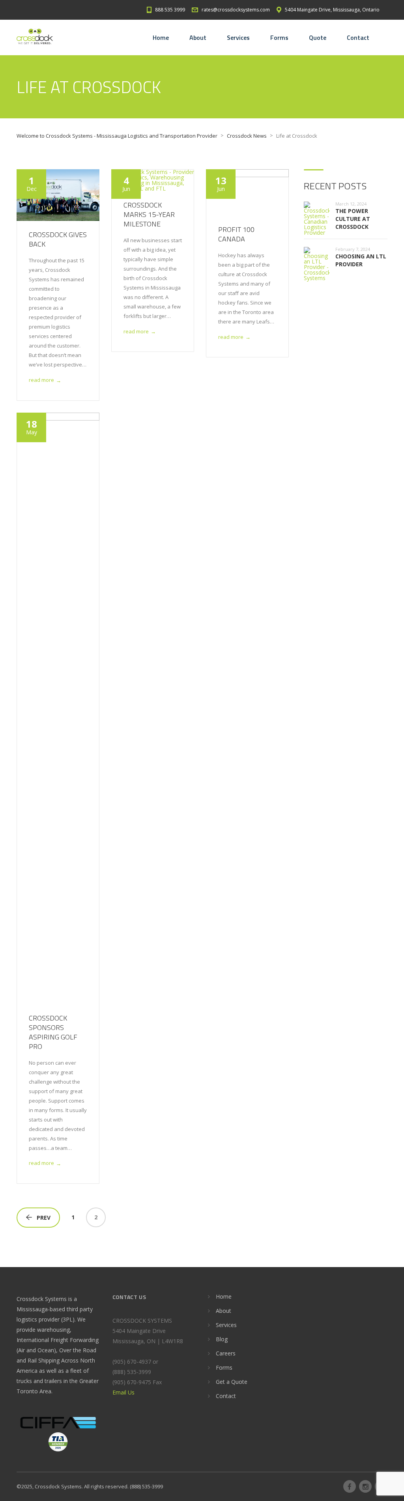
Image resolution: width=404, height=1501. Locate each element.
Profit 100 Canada (236, 234)
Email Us (123, 1392)
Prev (43, 1217)
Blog (222, 1339)
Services (238, 37)
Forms (279, 37)
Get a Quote (231, 1381)
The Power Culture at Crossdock (352, 218)
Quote (317, 37)
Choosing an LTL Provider (360, 260)
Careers (226, 1353)
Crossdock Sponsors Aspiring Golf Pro (53, 1032)
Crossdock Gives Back (58, 239)
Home (161, 37)
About (197, 37)
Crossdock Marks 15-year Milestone (149, 214)
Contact (358, 37)
